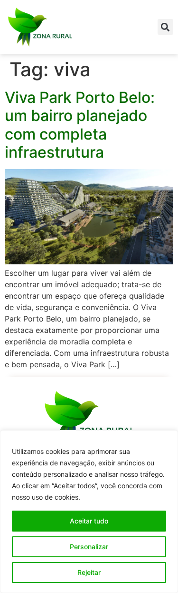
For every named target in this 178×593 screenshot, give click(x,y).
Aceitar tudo (89, 521)
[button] (165, 27)
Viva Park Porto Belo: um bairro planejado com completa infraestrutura (80, 124)
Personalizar (89, 547)
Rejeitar (89, 572)
